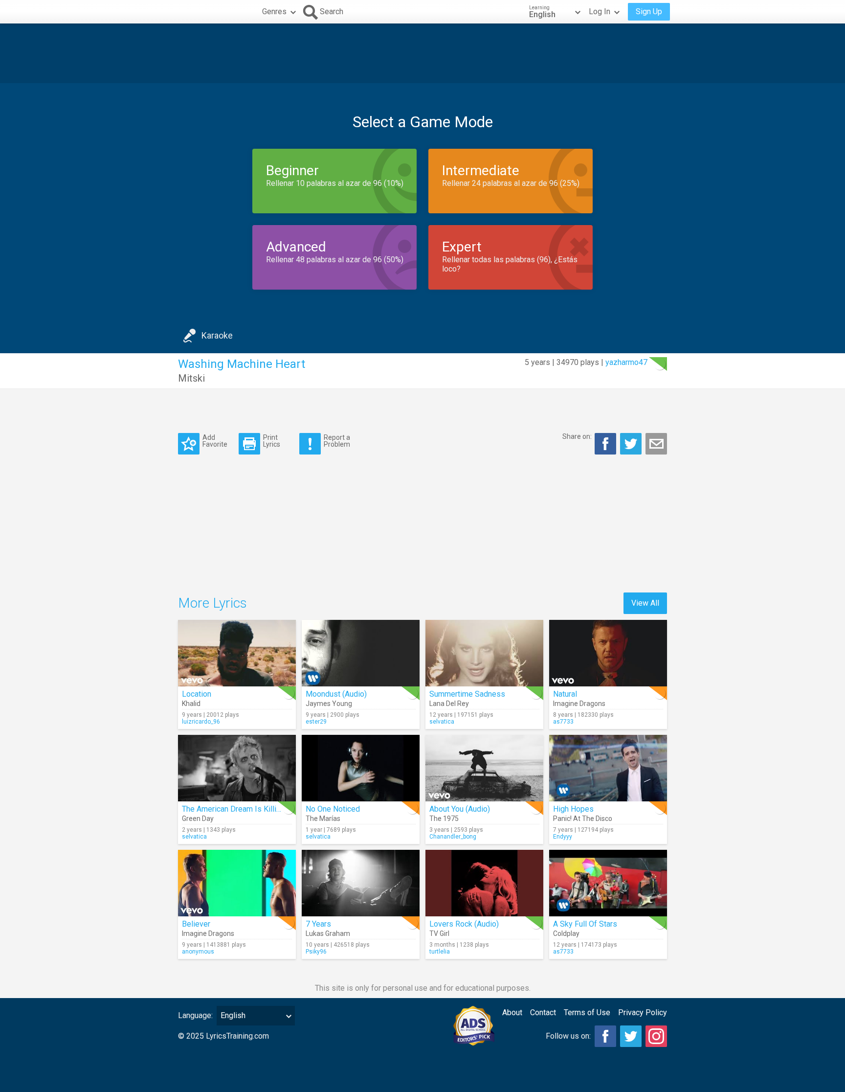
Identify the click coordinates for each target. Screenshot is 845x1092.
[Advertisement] (422, 53)
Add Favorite (214, 440)
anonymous (198, 951)
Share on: (577, 436)
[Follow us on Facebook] (605, 1036)
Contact (543, 1012)
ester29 (316, 721)
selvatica (441, 721)
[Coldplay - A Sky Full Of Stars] (608, 883)
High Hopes (573, 809)
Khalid (191, 703)
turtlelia (439, 951)
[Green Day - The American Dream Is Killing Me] (237, 768)
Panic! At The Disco (582, 818)
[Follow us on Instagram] (656, 1036)
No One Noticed (333, 809)
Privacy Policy (642, 1012)
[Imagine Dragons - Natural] (608, 653)
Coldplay (566, 933)
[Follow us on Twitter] (631, 1036)
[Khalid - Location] (237, 653)
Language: (195, 1015)
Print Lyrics (271, 440)
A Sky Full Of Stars (585, 924)
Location (196, 694)
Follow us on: (568, 1036)
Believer (196, 924)
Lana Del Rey (449, 703)
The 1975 (444, 818)
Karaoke (217, 335)
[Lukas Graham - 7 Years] (361, 883)
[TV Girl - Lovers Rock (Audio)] (484, 883)
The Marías (323, 818)
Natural (565, 694)
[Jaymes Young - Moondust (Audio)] (361, 653)
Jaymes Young (329, 703)
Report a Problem (337, 440)
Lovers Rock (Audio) (464, 924)
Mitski (191, 378)
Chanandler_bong (452, 836)
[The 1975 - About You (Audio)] (484, 768)
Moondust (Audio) (336, 694)
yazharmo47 (626, 362)
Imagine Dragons (579, 703)
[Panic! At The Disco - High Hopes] (608, 768)
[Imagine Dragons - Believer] (237, 883)
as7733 (563, 721)
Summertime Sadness (467, 694)
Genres (274, 11)
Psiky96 (316, 951)
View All (645, 603)
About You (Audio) (459, 809)
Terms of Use (587, 1012)
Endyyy (562, 836)
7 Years (318, 924)
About (512, 1012)
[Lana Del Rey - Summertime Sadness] (484, 653)
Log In (599, 11)
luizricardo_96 (201, 721)
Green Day (198, 818)
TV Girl (439, 933)
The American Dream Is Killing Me (240, 809)
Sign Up (649, 11)
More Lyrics (212, 603)
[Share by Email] (656, 444)
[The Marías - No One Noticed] (361, 768)
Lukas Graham (328, 933)
